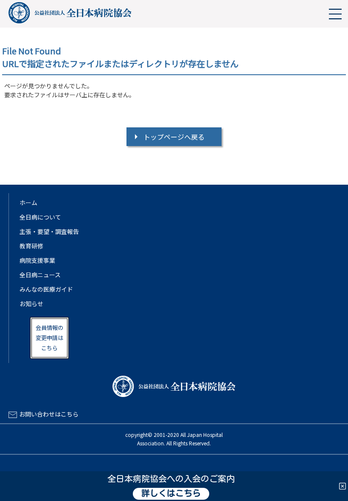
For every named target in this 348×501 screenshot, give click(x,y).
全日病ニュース (40, 274)
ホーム (28, 202)
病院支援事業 (37, 260)
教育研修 (31, 246)
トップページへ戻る (174, 137)
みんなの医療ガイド (46, 289)
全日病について (40, 217)
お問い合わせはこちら (49, 414)
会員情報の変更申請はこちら (49, 338)
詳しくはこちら (171, 494)
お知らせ (31, 303)
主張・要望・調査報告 (49, 231)
